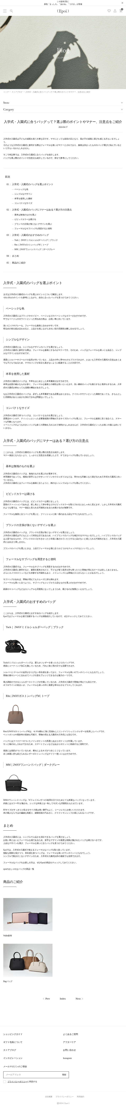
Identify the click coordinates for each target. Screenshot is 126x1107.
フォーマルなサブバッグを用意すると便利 (33, 228)
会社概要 (48, 1097)
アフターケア (69, 1042)
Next (78, 998)
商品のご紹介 (19, 263)
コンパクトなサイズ (23, 203)
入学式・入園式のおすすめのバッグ (30, 235)
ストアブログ (17, 92)
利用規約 (80, 1097)
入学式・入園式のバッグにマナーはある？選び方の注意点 (42, 209)
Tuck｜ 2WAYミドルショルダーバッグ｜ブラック (36, 240)
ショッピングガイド (12, 1034)
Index (63, 998)
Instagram (67, 1058)
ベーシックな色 (21, 189)
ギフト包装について (12, 1042)
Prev (47, 998)
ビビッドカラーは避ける (25, 219)
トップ (6, 92)
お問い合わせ (69, 1050)
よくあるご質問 (70, 1034)
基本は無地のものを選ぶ (25, 215)
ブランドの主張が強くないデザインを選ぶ (33, 224)
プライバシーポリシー (17, 1082)
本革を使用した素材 (23, 198)
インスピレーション (12, 1058)
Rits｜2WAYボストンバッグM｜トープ (31, 245)
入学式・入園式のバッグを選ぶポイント (32, 184)
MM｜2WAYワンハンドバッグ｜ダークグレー (34, 249)
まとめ (15, 256)
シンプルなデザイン (23, 194)
